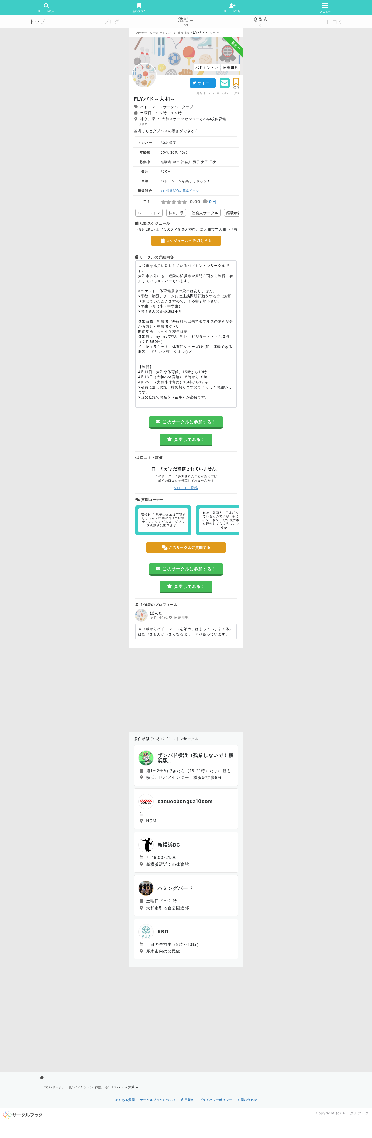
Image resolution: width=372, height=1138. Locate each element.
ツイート (205, 83)
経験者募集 (235, 212)
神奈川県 (183, 32)
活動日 (186, 19)
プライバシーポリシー (215, 1100)
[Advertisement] (186, 688)
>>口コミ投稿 (186, 488)
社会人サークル (205, 212)
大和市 (143, 124)
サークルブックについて (158, 1100)
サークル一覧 (149, 32)
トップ (37, 21)
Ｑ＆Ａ (260, 19)
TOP (137, 32)
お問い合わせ (247, 1100)
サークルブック (355, 1113)
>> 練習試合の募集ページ (180, 191)
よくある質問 (125, 1100)
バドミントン (168, 32)
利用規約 (187, 1100)
